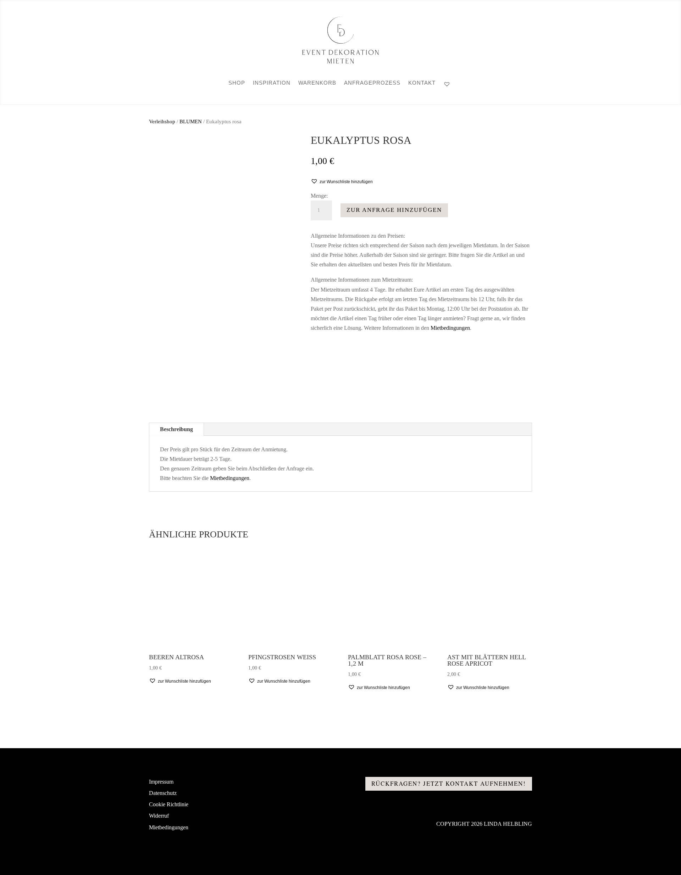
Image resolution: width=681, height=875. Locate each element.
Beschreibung (176, 429)
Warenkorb (317, 83)
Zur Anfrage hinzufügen (394, 210)
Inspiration (271, 83)
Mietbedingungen (450, 328)
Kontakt (422, 83)
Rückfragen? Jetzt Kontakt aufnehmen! (448, 783)
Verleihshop (162, 121)
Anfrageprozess (372, 83)
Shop (236, 83)
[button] (342, 181)
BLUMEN (190, 121)
